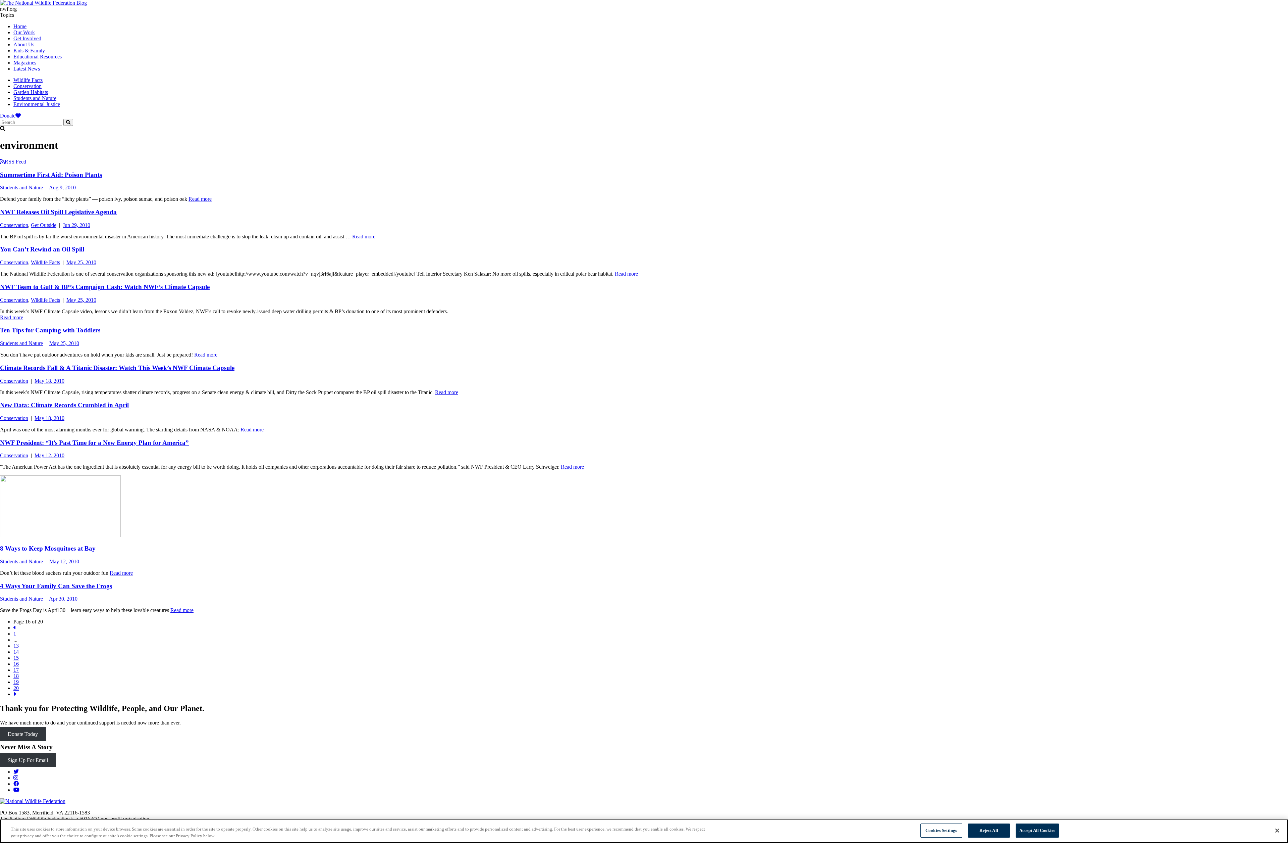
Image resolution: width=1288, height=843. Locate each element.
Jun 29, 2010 (76, 225)
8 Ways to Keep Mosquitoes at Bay (48, 548)
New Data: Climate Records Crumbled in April (64, 405)
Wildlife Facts (28, 80)
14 (16, 652)
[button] (644, 129)
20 (16, 688)
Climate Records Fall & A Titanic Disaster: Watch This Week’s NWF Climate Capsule (117, 367)
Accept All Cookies (1037, 830)
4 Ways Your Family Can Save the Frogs (56, 586)
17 (16, 670)
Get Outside (43, 225)
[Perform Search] (68, 122)
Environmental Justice (36, 104)
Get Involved (27, 38)
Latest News (26, 69)
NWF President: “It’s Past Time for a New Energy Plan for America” (94, 442)
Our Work (24, 32)
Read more (200, 199)
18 (16, 676)
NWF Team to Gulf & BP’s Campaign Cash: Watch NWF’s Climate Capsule (105, 286)
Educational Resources (37, 56)
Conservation (27, 86)
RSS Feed (15, 162)
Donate (7, 116)
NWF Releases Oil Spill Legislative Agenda (58, 212)
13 (16, 646)
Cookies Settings (941, 830)
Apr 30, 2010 (63, 599)
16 (16, 664)
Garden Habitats (30, 92)
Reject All (988, 830)
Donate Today (23, 734)
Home (19, 26)
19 (16, 682)
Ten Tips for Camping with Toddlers (50, 330)
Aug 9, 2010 (62, 187)
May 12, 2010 (49, 455)
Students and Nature (34, 98)
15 (16, 658)
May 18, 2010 (49, 381)
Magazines (24, 62)
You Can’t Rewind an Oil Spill (42, 249)
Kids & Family (29, 50)
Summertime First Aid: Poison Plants (51, 174)
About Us (23, 44)
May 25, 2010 (81, 262)
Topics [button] (7, 15)
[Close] (1277, 830)
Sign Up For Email (28, 760)
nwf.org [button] (8, 9)
